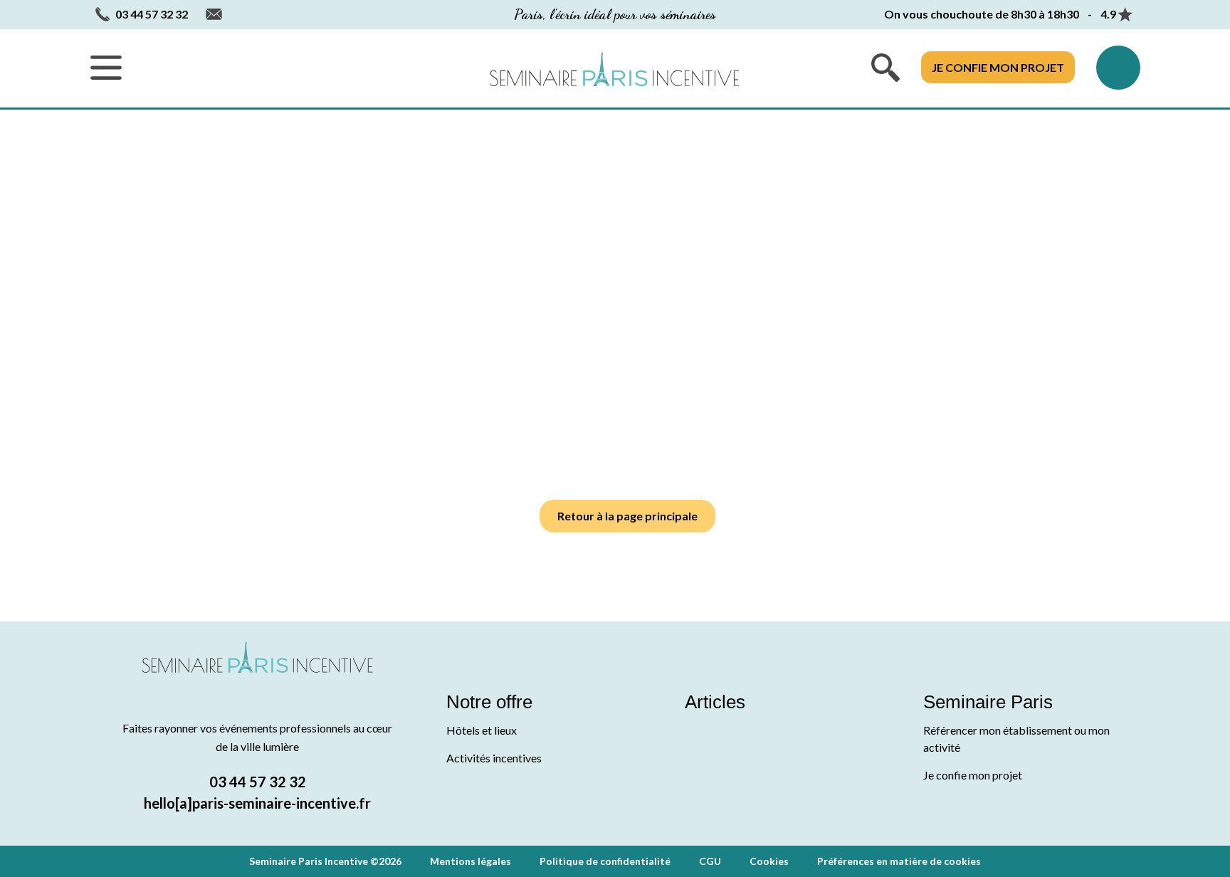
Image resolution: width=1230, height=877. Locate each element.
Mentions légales (470, 861)
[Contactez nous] (214, 14)
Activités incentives (494, 758)
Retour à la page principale (627, 515)
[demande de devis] (1118, 68)
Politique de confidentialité (605, 861)
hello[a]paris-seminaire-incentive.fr (257, 803)
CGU (710, 861)
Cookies (769, 861)
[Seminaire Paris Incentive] (257, 673)
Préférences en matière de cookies (899, 861)
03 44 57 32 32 (257, 781)
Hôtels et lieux (481, 730)
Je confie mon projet (998, 67)
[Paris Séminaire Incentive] (614, 68)
